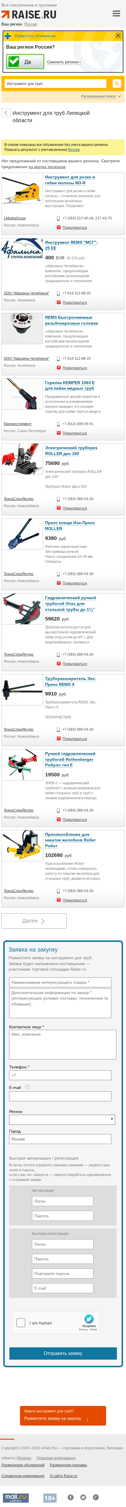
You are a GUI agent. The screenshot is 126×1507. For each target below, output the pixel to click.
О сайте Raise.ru (63, 1476)
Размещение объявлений (23, 1465)
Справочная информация (23, 1476)
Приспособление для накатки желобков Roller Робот (70, 840)
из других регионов (47, 166)
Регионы (24, 1458)
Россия (74, 150)
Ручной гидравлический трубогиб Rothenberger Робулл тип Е (70, 759)
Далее (30, 921)
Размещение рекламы (68, 1465)
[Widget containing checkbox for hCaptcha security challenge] (56, 1323)
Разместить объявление (35, 36)
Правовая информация (56, 1458)
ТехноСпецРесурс (19, 499)
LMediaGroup (15, 218)
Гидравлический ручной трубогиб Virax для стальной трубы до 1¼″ (70, 603)
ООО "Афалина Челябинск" (26, 293)
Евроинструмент (18, 424)
